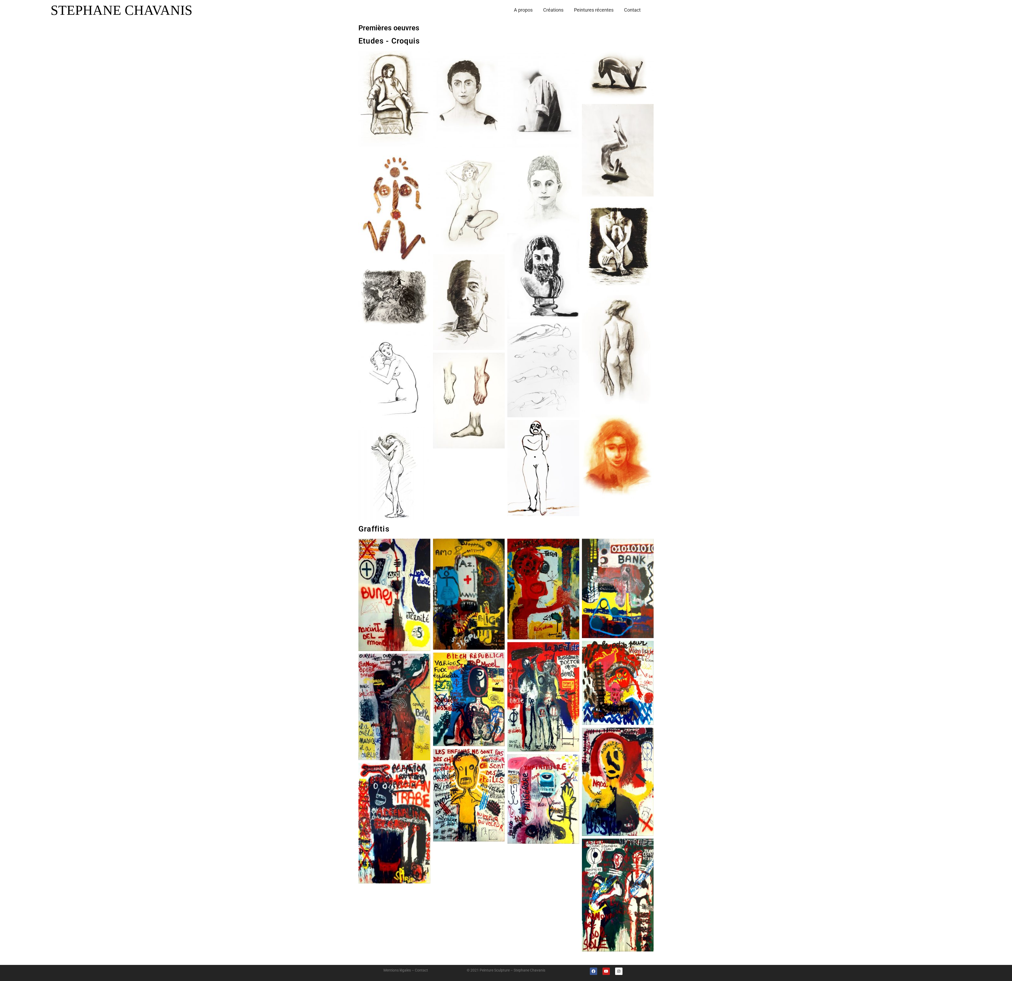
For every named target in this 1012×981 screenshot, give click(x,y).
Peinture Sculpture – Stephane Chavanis (512, 970)
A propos (523, 10)
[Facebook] (593, 971)
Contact (632, 10)
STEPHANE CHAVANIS (121, 10)
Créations (553, 10)
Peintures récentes (594, 10)
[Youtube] (606, 971)
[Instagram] (618, 971)
